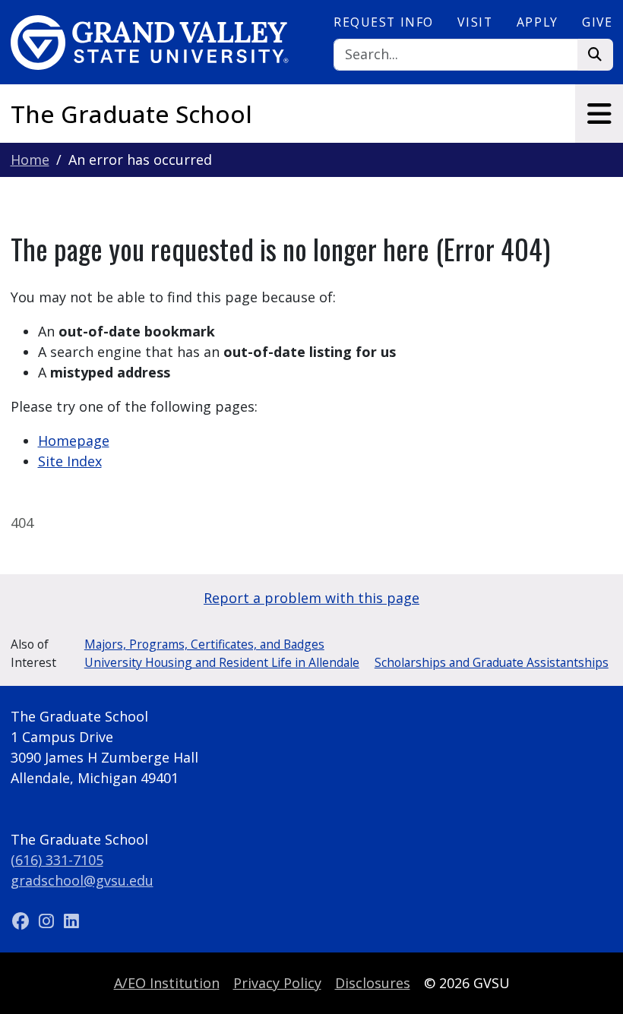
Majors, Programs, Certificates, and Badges (204, 644)
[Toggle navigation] (599, 113)
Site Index (70, 461)
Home (30, 159)
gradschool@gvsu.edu (82, 880)
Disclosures (372, 983)
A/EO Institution (167, 983)
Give (597, 22)
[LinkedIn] (71, 921)
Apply (537, 22)
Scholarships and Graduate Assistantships (492, 662)
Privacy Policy (277, 983)
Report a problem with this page (311, 598)
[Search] (595, 55)
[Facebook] (23, 921)
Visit (474, 22)
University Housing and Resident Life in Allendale (221, 662)
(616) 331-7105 (57, 860)
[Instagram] (48, 921)
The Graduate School (131, 114)
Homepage (73, 440)
